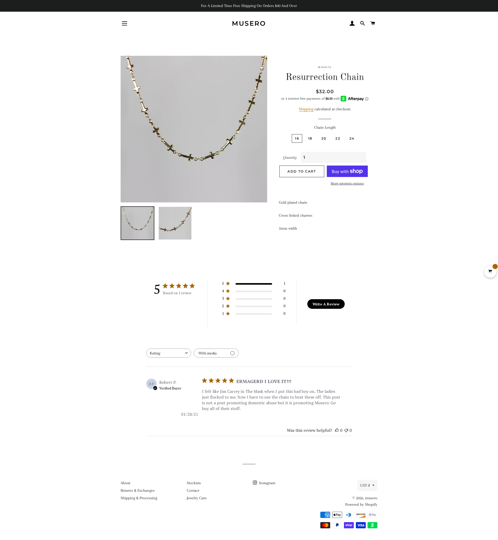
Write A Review (326, 304)
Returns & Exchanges (138, 490)
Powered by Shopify (361, 504)
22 (337, 138)
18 (310, 138)
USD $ (365, 485)
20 (324, 138)
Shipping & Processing (139, 498)
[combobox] (168, 353)
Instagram (266, 483)
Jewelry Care (197, 498)
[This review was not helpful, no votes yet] (346, 430)
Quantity (290, 157)
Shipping (306, 109)
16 (297, 138)
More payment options (347, 183)
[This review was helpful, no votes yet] (337, 430)
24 (352, 138)
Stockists (194, 483)
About (125, 483)
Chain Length (325, 127)
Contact (193, 490)
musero (249, 23)
